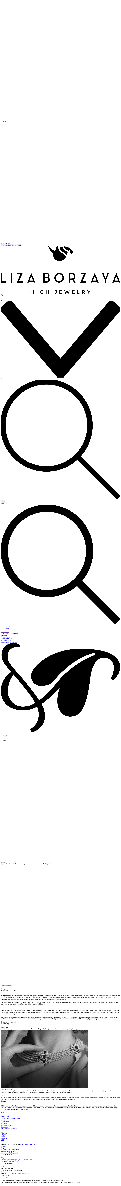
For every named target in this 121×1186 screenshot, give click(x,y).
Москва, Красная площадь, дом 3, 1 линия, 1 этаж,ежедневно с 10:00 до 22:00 (17, 1160)
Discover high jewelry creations (10, 1118)
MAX (2, 1140)
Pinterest (3, 1136)
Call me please (5, 632)
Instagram (4, 1138)
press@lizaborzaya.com (27, 1144)
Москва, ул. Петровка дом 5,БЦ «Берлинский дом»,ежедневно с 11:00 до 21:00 (10, 1151)
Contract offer (5, 1175)
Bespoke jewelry (6, 640)
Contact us (8, 737)
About (6, 735)
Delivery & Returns (6, 1125)
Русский (7, 627)
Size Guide (4, 1123)
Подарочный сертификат (9, 642)
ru (1, 379)
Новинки (4, 635)
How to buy (4, 1127)
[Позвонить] (3, 501)
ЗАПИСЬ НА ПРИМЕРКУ (9, 633)
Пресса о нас (5, 1116)
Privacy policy (5, 1177)
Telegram (3, 1135)
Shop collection (5, 637)
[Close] (1, 1184)
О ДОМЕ (4, 121)
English (7, 628)
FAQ (2, 1167)
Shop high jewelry (6, 638)
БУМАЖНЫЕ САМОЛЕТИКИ (11, 245)
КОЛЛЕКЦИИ (5, 243)
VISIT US (4, 503)
